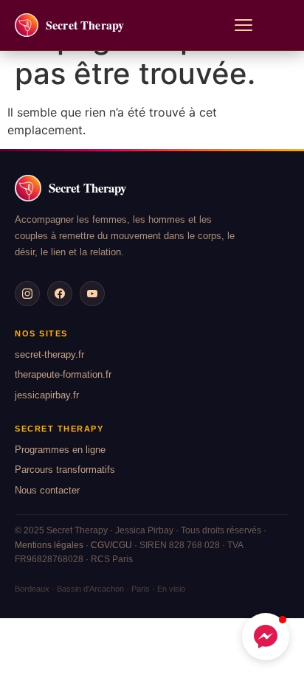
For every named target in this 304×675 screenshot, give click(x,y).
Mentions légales (49, 545)
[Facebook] (59, 293)
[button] (265, 636)
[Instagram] (27, 293)
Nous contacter (47, 490)
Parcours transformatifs (65, 469)
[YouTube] (92, 293)
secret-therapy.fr (49, 354)
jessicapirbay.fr (47, 395)
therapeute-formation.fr (63, 374)
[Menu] (243, 25)
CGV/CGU (111, 545)
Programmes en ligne (60, 449)
